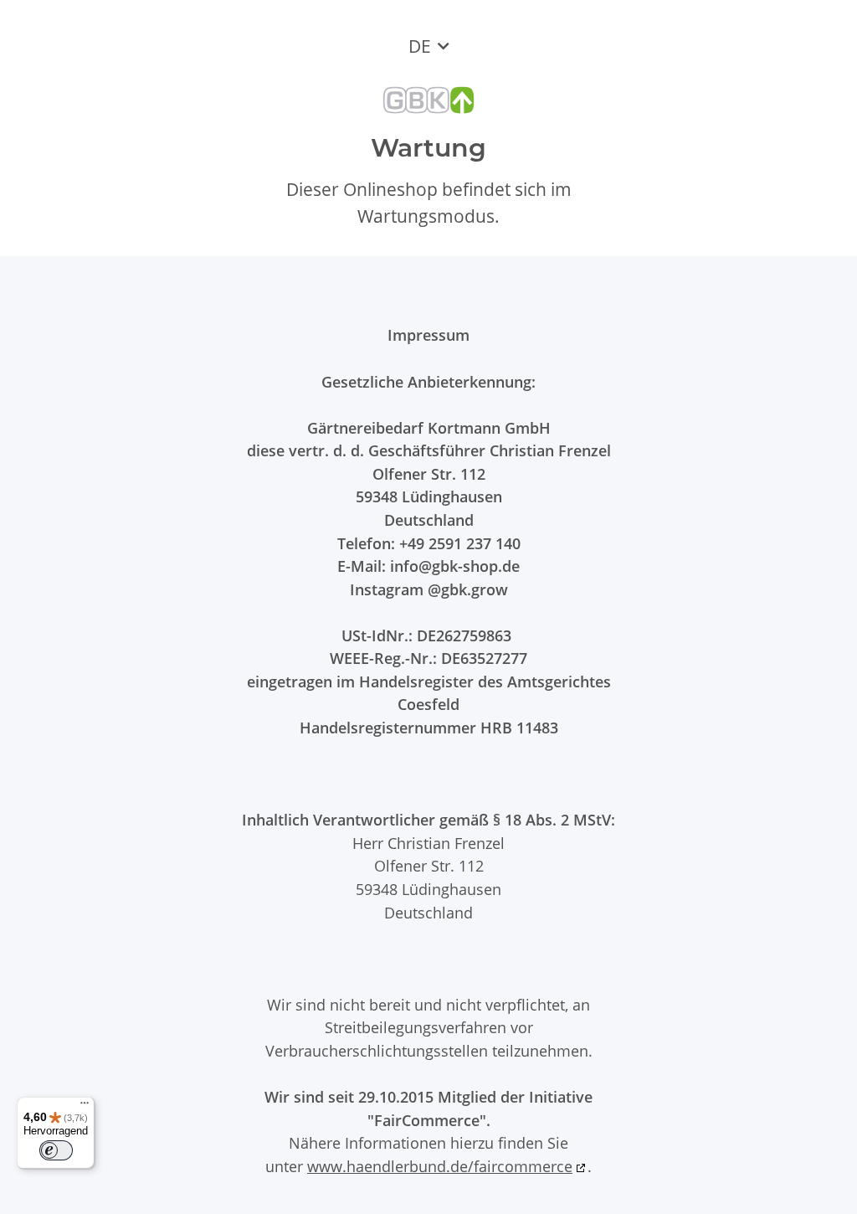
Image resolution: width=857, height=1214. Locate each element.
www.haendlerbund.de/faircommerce (439, 1165)
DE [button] (419, 46)
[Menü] (84, 1107)
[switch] (56, 1150)
